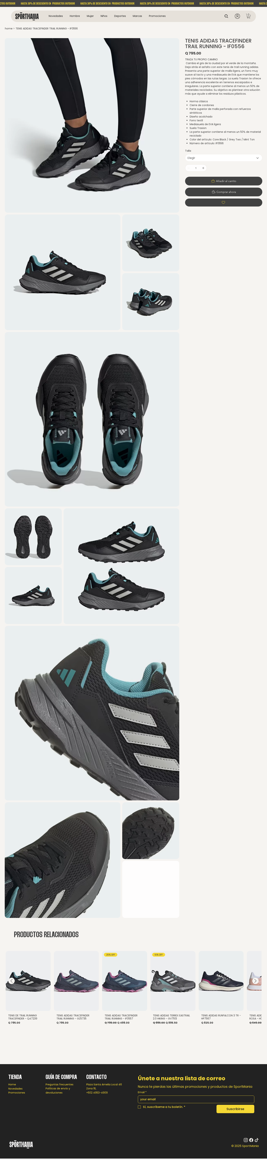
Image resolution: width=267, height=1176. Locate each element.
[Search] (227, 16)
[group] (133, 989)
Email (142, 1092)
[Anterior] (11, 981)
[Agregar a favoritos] (223, 203)
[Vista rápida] (28, 981)
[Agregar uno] (203, 168)
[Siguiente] (255, 981)
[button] (74, 16)
